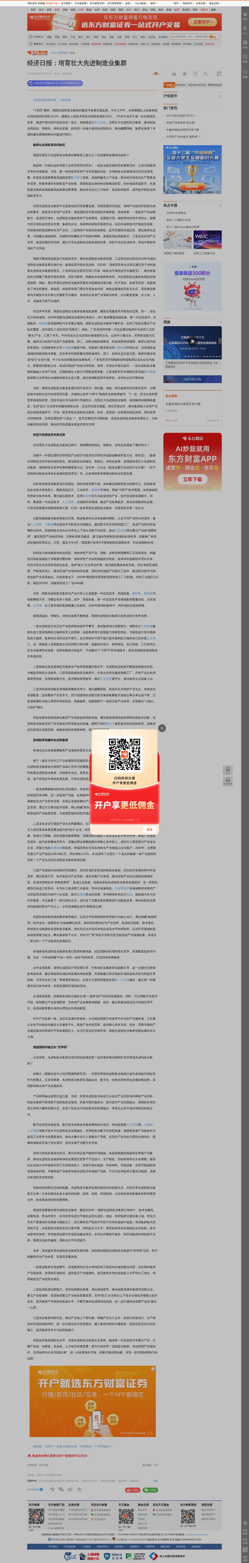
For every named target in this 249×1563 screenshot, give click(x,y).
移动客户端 (51, 3)
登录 (176, 3)
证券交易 (200, 3)
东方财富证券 (97, 3)
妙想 (127, 3)
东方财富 (66, 3)
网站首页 (32, 3)
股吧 (152, 3)
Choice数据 (140, 3)
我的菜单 (187, 3)
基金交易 (213, 3)
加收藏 (41, 3)
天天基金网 (80, 3)
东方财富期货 (114, 3)
